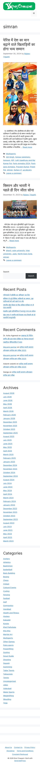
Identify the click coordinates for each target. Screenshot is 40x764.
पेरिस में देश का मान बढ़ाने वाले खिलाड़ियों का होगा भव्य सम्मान (19, 44)
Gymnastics (8, 606)
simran (10, 170)
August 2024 (8, 480)
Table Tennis (8, 670)
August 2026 (8, 393)
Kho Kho (6, 631)
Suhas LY (18, 170)
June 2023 (7, 530)
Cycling (6, 591)
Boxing (6, 577)
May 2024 (7, 491)
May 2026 (7, 404)
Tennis (6, 678)
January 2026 (9, 418)
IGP (12, 160)
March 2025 (8, 454)
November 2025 (10, 426)
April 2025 (7, 451)
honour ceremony (22, 157)
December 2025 (10, 422)
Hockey (6, 616)
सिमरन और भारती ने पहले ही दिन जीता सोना (18, 187)
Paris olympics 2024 (21, 163)
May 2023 (7, 534)
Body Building (9, 573)
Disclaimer (11, 751)
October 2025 (9, 429)
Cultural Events (9, 588)
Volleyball (7, 688)
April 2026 (7, 408)
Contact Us (18, 747)
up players (27, 170)
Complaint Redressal (20, 754)
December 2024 (10, 465)
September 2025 (10, 433)
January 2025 (9, 462)
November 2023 (10, 512)
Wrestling (7, 699)
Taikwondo (8, 674)
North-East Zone (25, 254)
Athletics (7, 562)
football (6, 598)
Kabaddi (6, 620)
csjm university (18, 250)
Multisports (11, 154)
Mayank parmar (10, 347)
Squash (6, 663)
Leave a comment (13, 173)
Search (6, 272)
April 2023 (7, 537)
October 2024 (9, 472)
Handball (7, 609)
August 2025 (8, 436)
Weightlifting (8, 696)
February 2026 (9, 415)
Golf (5, 602)
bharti (8, 250)
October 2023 (9, 516)
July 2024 (7, 483)
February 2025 (9, 458)
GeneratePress (20, 761)
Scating (6, 652)
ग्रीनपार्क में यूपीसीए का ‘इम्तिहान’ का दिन (16, 295)
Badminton (7, 566)
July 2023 (7, 527)
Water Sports (8, 692)
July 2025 (7, 440)
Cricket (6, 584)
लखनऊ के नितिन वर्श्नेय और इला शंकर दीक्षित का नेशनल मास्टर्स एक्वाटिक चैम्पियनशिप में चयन (18, 339)
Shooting (7, 660)
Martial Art (7, 634)
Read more (27, 147)
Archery (6, 559)
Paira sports (8, 645)
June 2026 (7, 400)
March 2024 (8, 498)
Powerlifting (8, 649)
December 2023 (10, 509)
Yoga (5, 703)
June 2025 (7, 444)
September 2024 (10, 476)
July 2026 (7, 397)
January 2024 (9, 505)
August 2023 (8, 523)
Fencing (6, 595)
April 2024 (7, 494)
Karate (6, 624)
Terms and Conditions (25, 751)
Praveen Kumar (22, 167)
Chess (6, 580)
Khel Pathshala (9, 627)
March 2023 (8, 541)
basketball (7, 569)
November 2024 (10, 469)
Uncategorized (9, 681)
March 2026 (8, 411)
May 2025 (7, 447)
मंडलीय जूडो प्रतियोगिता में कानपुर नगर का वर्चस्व (19, 311)
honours (6, 160)
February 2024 (9, 501)
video (5, 685)
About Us (8, 747)
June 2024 (7, 487)
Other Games (9, 642)
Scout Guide (8, 656)
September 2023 (10, 519)
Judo (14, 254)
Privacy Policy (30, 747)
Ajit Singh (10, 157)
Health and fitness (11, 613)
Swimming (7, 667)
